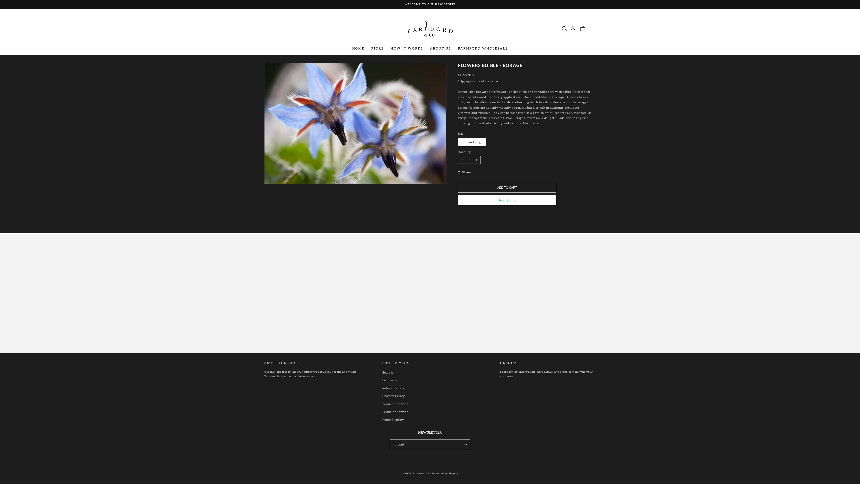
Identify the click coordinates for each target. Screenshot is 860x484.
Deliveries (390, 380)
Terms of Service (395, 404)
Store (377, 48)
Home (358, 48)
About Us (440, 48)
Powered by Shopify (445, 473)
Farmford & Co (422, 473)
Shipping (464, 81)
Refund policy (393, 420)
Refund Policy (393, 388)
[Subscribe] (465, 444)
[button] (565, 29)
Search (387, 372)
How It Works (407, 48)
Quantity (464, 152)
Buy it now (507, 200)
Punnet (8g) (472, 142)
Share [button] (466, 172)
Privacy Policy (393, 396)
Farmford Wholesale (483, 48)
